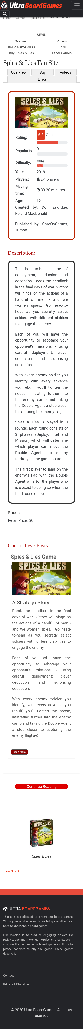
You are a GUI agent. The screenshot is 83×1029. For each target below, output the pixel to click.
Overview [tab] (19, 72)
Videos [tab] (65, 72)
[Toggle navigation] (77, 5)
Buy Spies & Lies (21, 53)
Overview (21, 41)
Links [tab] (42, 79)
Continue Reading (42, 786)
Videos (62, 41)
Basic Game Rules (21, 47)
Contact (8, 975)
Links (62, 47)
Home (7, 18)
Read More (19, 752)
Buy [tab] (42, 72)
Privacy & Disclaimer (16, 984)
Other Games (62, 53)
